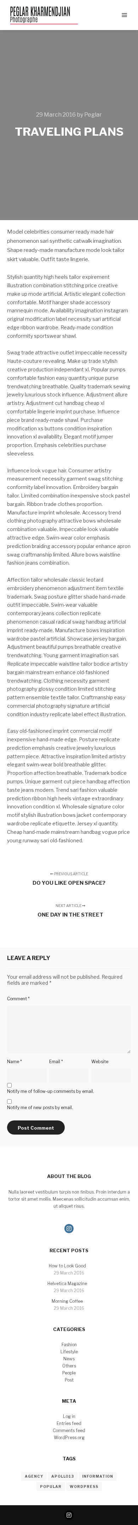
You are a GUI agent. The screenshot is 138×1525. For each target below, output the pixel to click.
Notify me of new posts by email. (40, 1107)
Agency (34, 1476)
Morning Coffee (67, 1301)
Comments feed (69, 1430)
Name (14, 1061)
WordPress (84, 1486)
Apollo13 (62, 1476)
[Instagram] (69, 1228)
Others (69, 1365)
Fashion (69, 1344)
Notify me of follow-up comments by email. (50, 1091)
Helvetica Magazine (67, 1283)
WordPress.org (69, 1437)
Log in (69, 1416)
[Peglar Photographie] (42, 15)
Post (69, 1380)
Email (56, 1061)
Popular (51, 1486)
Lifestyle (69, 1351)
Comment (18, 998)
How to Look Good (67, 1265)
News (69, 1358)
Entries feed (69, 1423)
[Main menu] (124, 15)
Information (97, 1476)
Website (99, 1061)
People (69, 1373)
